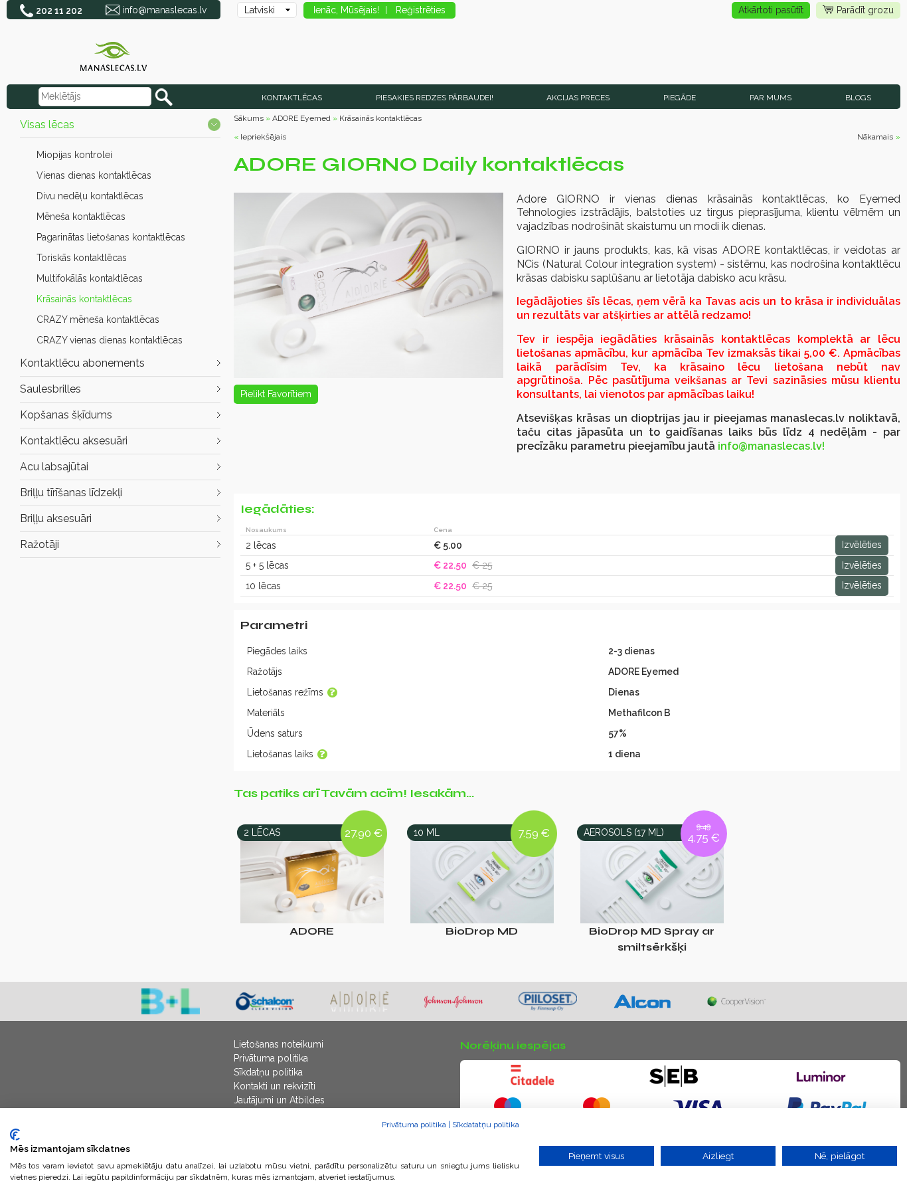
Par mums (770, 97)
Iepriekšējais (263, 136)
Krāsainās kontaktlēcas (84, 299)
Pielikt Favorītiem (275, 394)
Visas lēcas (47, 124)
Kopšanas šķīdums (66, 415)
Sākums (249, 118)
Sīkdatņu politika (268, 1072)
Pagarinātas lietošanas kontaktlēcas (111, 237)
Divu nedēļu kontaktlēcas (90, 196)
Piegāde (679, 97)
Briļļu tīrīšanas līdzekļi (71, 492)
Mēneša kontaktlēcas (81, 216)
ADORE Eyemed (301, 118)
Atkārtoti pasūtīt (770, 10)
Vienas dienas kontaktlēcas (94, 175)
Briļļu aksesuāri (56, 518)
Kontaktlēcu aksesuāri (73, 440)
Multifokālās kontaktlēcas (90, 278)
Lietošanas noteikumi (278, 1044)
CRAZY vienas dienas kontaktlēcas (110, 340)
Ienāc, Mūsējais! (346, 10)
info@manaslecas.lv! (771, 446)
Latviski (259, 10)
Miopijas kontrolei (74, 154)
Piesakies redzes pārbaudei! (434, 97)
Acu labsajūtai (54, 466)
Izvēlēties (862, 544)
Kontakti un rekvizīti (274, 1086)
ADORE (311, 931)
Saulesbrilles (50, 389)
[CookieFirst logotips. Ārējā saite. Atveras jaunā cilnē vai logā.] (15, 1135)
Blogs (858, 97)
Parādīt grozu (865, 10)
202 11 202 (59, 10)
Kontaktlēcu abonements (82, 363)
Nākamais (875, 136)
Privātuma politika (271, 1058)
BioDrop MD (482, 931)
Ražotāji (39, 544)
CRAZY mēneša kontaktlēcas (98, 319)
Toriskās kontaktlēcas (82, 257)
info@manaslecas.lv (164, 10)
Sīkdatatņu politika (485, 1124)
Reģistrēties (421, 10)
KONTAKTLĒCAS (292, 97)
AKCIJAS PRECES (578, 97)
